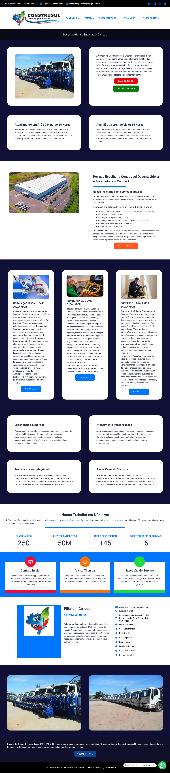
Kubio (121, 767)
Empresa (89, 18)
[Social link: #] (149, 3)
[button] (162, 765)
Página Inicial (73, 18)
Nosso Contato (151, 18)
